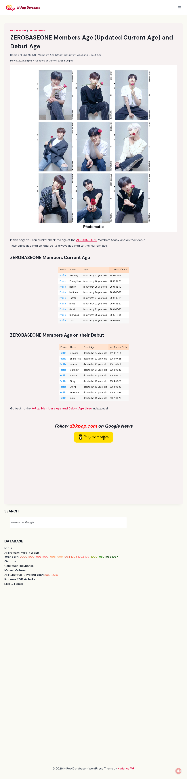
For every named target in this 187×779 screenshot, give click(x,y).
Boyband (30, 575)
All (5, 553)
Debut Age (89, 347)
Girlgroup (15, 575)
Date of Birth (120, 269)
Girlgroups (11, 566)
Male (24, 553)
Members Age (18, 30)
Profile (63, 269)
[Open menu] (179, 7)
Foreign (34, 553)
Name (73, 269)
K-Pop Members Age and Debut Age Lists (61, 408)
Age (86, 269)
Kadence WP (126, 768)
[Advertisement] (93, 472)
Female (14, 553)
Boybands (27, 566)
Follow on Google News (94, 426)
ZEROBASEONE (36, 30)
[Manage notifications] (178, 771)
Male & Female (14, 584)
